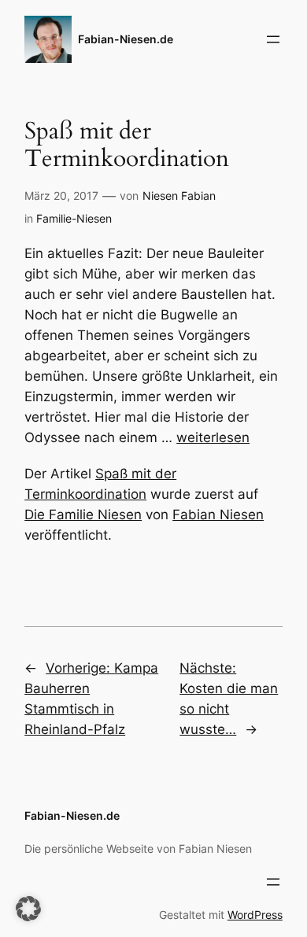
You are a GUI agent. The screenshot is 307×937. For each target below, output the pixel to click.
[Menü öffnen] (273, 39)
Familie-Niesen (74, 218)
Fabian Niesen (218, 514)
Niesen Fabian (179, 195)
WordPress (255, 914)
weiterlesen (213, 437)
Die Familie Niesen (83, 514)
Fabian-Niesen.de (125, 39)
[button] (28, 908)
